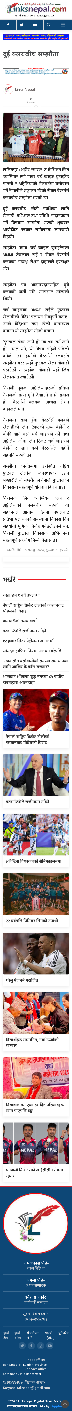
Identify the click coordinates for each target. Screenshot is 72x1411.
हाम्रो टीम (6, 1335)
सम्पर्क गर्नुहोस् (49, 1335)
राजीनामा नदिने (24, 631)
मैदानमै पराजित (22, 980)
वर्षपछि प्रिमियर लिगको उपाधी (32, 920)
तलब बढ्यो (20, 621)
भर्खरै (9, 579)
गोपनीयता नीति (33, 1335)
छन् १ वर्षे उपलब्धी (21, 595)
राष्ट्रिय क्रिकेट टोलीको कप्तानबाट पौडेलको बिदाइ (33, 608)
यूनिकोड (63, 1333)
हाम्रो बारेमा (18, 1335)
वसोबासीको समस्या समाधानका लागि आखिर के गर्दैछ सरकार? (35, 663)
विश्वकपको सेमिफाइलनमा (33, 861)
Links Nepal (25, 89)
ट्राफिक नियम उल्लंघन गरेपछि (32, 651)
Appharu (58, 1406)
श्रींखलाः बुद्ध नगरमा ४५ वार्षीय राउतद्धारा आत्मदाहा (33, 679)
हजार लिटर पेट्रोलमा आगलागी (29, 641)
